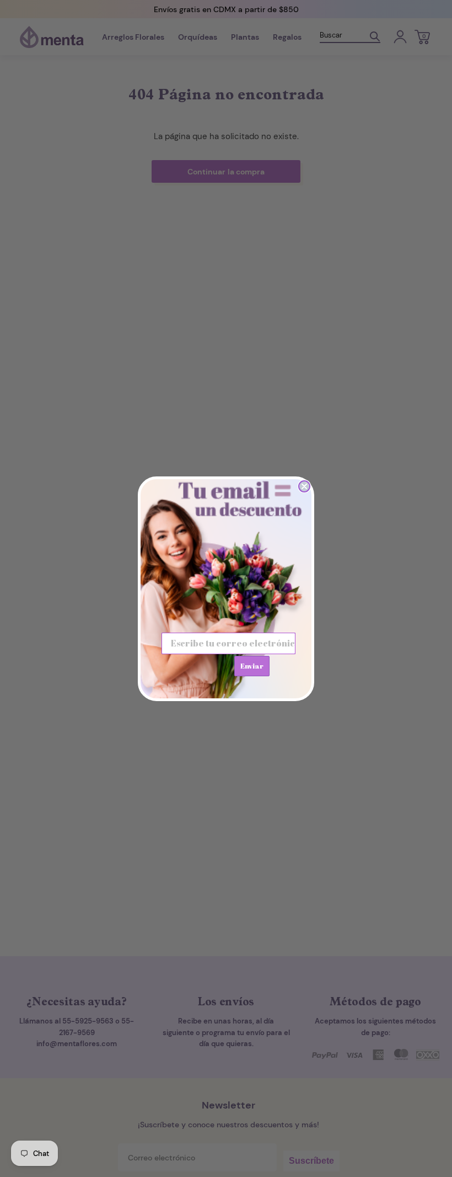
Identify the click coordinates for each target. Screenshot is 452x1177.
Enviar (251, 666)
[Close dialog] (304, 486)
